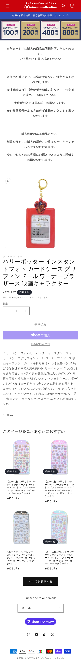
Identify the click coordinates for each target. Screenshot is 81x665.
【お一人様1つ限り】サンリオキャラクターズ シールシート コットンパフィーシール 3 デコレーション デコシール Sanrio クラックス (59, 557)
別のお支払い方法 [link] (40, 344)
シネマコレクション (34, 658)
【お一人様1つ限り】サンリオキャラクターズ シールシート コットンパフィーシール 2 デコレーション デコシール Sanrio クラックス (21, 487)
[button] (7, 6)
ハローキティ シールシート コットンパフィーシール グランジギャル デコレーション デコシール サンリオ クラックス (21, 557)
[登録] (59, 608)
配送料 (12, 297)
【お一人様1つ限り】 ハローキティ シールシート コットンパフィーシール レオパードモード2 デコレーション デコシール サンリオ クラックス (59, 489)
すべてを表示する (40, 581)
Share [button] (10, 415)
